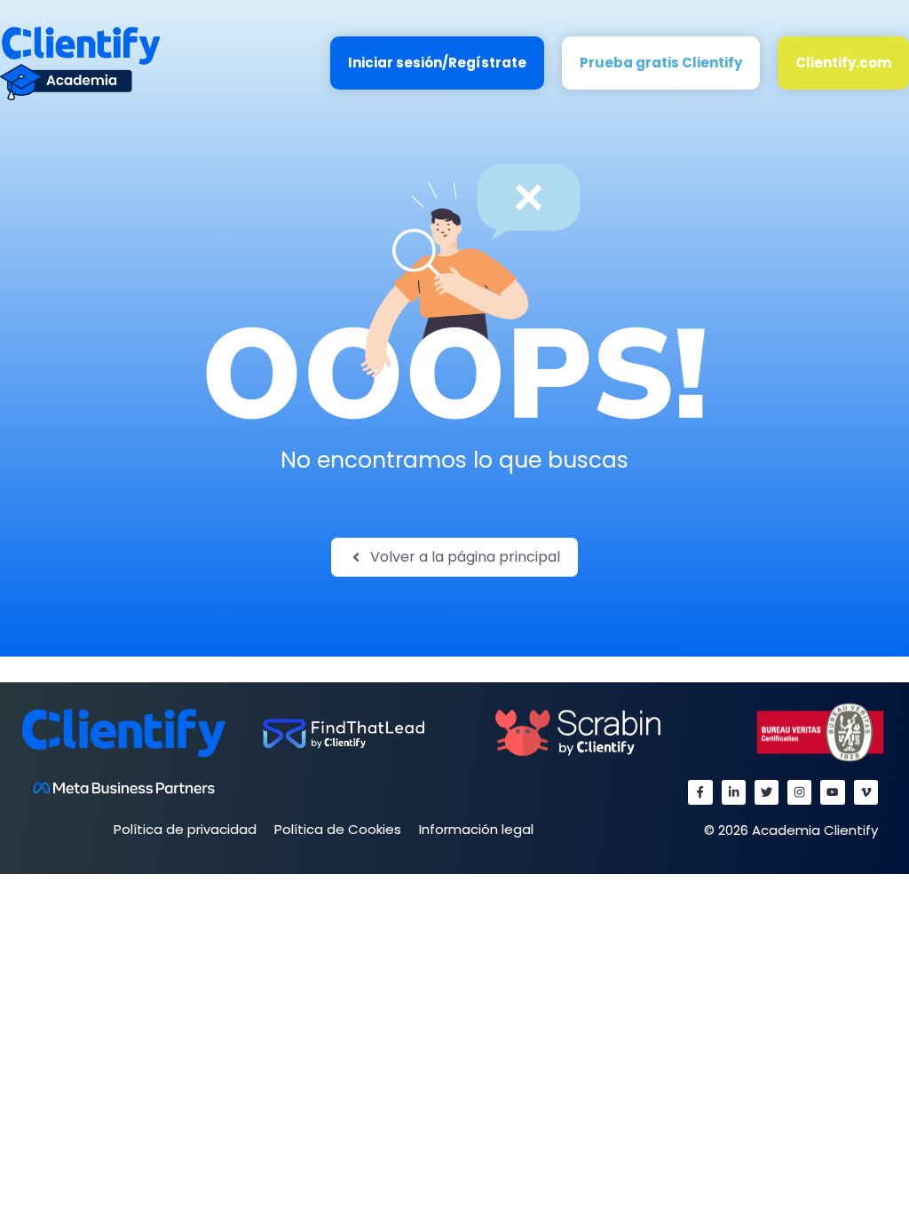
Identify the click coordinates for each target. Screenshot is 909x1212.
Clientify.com (843, 62)
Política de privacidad (185, 829)
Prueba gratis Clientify (661, 62)
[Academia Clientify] (80, 63)
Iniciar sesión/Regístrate (437, 62)
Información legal (476, 829)
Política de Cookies (337, 829)
